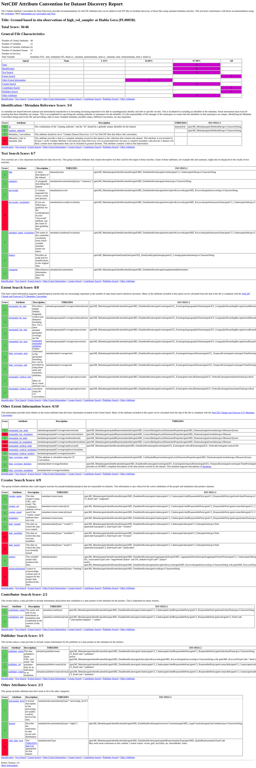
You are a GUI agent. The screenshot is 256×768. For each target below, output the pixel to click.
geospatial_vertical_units (20, 445)
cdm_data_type (16, 740)
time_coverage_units (18, 457)
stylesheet (9, 13)
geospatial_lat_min (17, 306)
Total (4, 64)
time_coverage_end (18, 365)
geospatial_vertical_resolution (23, 449)
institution (13, 518)
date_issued (14, 545)
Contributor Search (11, 87)
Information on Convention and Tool (38, 13)
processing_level (16, 701)
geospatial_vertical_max (20, 388)
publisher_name (15, 651)
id (10, 126)
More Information (9, 765)
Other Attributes (9, 95)
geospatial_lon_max (18, 341)
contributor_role (15, 617)
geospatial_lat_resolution (20, 442)
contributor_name (16, 610)
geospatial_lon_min (18, 329)
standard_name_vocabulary (22, 232)
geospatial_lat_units (18, 438)
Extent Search (8, 76)
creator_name (15, 496)
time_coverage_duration (20, 464)
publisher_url (14, 664)
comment (13, 269)
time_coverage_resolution (21, 470)
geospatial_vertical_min (20, 377)
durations (207, 466)
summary (13, 181)
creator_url (14, 506)
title (10, 172)
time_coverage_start (18, 353)
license (12, 723)
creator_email (15, 512)
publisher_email (15, 671)
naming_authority (17, 130)
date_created (15, 524)
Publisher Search (10, 91)
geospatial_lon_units (18, 430)
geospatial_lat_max (18, 318)
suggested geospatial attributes (37, 343)
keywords (13, 190)
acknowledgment (17, 568)
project (12, 557)
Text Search (7, 72)
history (12, 255)
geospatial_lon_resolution (21, 434)
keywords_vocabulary (19, 202)
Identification (8, 68)
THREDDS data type (31, 744)
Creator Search (9, 84)
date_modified (15, 533)
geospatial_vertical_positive (22, 453)
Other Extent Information (14, 80)
